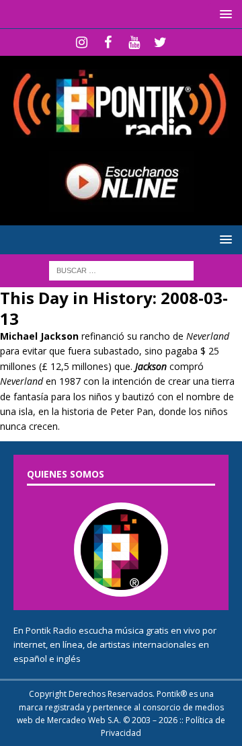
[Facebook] (108, 42)
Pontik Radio (51, 630)
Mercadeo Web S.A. (84, 720)
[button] (223, 13)
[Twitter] (160, 42)
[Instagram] (81, 42)
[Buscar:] (121, 269)
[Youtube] (134, 42)
